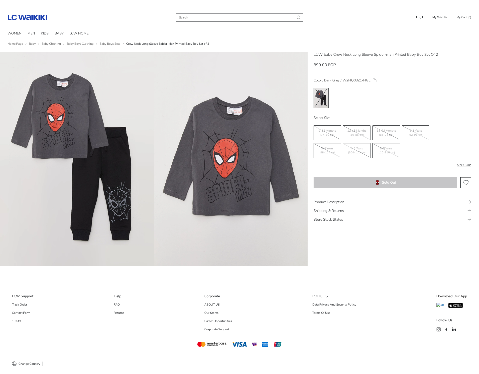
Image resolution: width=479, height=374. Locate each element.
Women (14, 33)
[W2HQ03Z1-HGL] (374, 80)
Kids (45, 33)
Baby (32, 44)
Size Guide (464, 165)
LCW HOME (79, 33)
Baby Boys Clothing (80, 44)
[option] (321, 98)
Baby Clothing (51, 44)
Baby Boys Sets (110, 44)
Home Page (15, 44)
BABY (59, 33)
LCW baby (323, 54)
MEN (31, 33)
